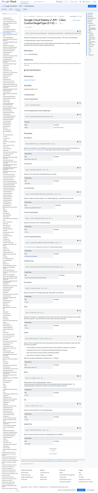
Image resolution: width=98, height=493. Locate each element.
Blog (80, 472)
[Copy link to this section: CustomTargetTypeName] (42, 237)
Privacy (30, 487)
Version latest (29, 27)
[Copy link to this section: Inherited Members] (42, 70)
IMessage (26, 63)
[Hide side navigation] (17, 490)
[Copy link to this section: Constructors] (36, 95)
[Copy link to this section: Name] (29, 372)
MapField (27, 159)
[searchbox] (10, 14)
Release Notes (43, 477)
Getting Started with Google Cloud (67, 474)
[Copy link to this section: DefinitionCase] (35, 261)
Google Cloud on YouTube (84, 479)
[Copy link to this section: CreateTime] (33, 164)
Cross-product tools (39, 1)
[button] (53, 70)
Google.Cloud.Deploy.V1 (30, 80)
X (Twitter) (81, 477)
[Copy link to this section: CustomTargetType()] (39, 99)
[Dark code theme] (78, 31)
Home (25, 16)
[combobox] (63, 1)
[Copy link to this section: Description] (33, 282)
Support (42, 474)
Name (48, 247)
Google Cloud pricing (25, 474)
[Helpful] (79, 16)
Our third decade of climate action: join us (59, 487)
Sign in (94, 1)
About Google (24, 487)
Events (80, 474)
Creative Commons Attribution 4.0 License (60, 459)
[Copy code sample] (80, 31)
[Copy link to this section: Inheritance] (34, 51)
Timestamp (27, 183)
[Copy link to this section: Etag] (28, 307)
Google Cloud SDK (11, 6)
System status (43, 479)
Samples (25, 9)
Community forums (44, 472)
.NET (20, 6)
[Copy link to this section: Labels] (29, 333)
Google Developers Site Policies (45, 461)
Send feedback (76, 20)
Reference (18, 9)
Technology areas (24, 1)
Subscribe (81, 490)
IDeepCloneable (58, 63)
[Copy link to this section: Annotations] (33, 138)
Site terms (35, 487)
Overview (4, 9)
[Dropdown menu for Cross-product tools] (45, 1)
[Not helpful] (81, 16)
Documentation (31, 16)
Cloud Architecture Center (65, 479)
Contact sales (24, 479)
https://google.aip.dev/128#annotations (34, 150)
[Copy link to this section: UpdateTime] (33, 424)
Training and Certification (65, 481)
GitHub (61, 472)
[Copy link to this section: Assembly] (32, 86)
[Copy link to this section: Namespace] (34, 76)
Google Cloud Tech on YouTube (86, 481)
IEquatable (41, 63)
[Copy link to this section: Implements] (34, 60)
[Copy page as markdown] (60, 23)
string (31, 159)
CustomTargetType (34, 63)
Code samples (63, 477)
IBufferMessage (76, 63)
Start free (92, 6)
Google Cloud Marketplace (27, 477)
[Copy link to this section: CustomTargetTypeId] (39, 212)
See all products (24, 472)
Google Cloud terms (43, 487)
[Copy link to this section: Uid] (27, 400)
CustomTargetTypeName (30, 247)
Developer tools (40, 16)
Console (75, 1)
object (25, 54)
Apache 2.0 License (27, 461)
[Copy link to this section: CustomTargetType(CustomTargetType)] (51, 111)
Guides (11, 9)
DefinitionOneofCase (40, 277)
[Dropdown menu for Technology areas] (30, 1)
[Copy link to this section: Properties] (34, 133)
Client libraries (29, 6)
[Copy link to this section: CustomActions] (35, 188)
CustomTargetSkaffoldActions (33, 207)
